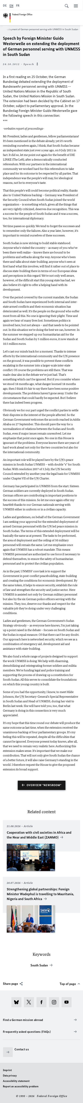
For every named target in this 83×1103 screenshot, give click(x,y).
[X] (30, 1002)
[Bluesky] (17, 1002)
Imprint (7, 1070)
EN (11, 5)
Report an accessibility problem (20, 1086)
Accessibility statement (16, 1081)
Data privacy (10, 1075)
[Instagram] (55, 1002)
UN (65, 356)
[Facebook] (42, 1002)
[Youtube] (68, 1002)
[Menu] (76, 6)
